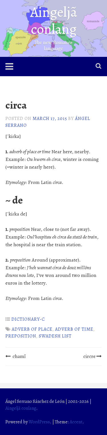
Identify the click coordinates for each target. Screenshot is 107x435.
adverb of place (32, 329)
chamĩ (19, 356)
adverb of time (74, 329)
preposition (20, 336)
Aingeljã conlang (53, 20)
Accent (76, 422)
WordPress (39, 422)
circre (89, 356)
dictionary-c (28, 319)
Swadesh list (55, 336)
